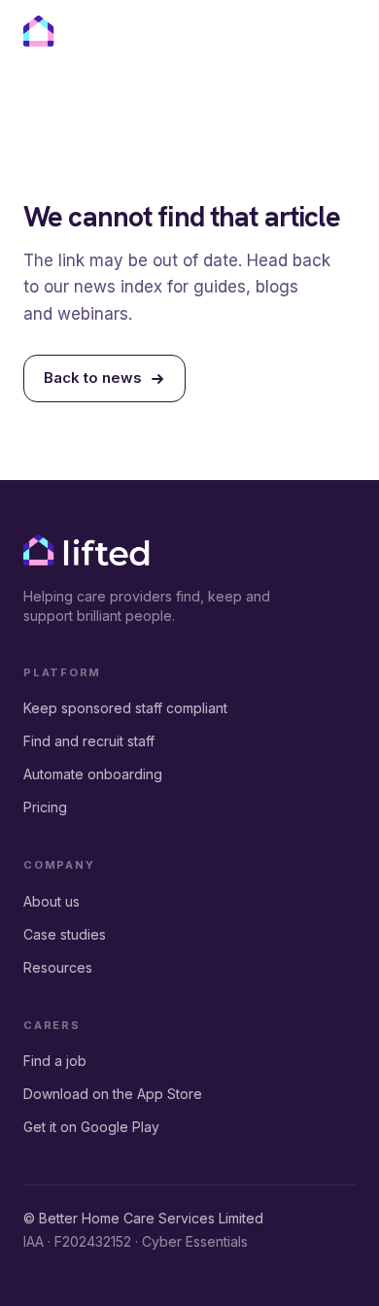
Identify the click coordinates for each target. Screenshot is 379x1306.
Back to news (93, 377)
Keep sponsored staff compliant (125, 708)
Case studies (64, 934)
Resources (57, 967)
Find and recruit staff (89, 741)
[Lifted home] (86, 31)
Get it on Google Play (91, 1126)
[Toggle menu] (338, 34)
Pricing (45, 807)
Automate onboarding (92, 774)
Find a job (54, 1060)
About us (51, 901)
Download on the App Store (112, 1093)
